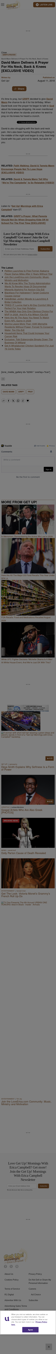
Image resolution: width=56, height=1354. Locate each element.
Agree (30, 1329)
